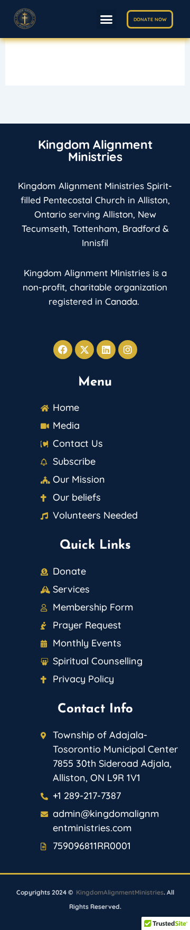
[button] (107, 19)
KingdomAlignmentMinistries (120, 892)
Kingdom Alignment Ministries (95, 150)
